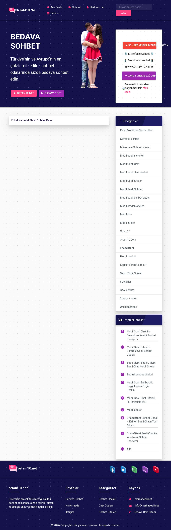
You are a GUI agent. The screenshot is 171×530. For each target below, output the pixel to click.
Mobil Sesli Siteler (131, 180)
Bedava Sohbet (74, 499)
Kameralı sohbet (129, 138)
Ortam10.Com (128, 239)
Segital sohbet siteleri (140, 374)
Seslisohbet (127, 290)
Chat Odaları (106, 505)
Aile (129, 449)
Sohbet (76, 7)
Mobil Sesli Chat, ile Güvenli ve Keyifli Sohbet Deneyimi (141, 335)
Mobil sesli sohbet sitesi (134, 197)
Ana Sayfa (57, 7)
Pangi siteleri (128, 256)
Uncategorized (128, 306)
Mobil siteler (127, 222)
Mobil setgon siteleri (132, 206)
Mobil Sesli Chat (129, 164)
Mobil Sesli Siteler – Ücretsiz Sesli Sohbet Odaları (139, 351)
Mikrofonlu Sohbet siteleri (135, 147)
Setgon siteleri (128, 298)
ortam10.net (127, 248)
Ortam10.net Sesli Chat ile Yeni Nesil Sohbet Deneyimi (142, 437)
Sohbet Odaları (107, 499)
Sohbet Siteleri (107, 512)
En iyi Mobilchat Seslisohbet (136, 130)
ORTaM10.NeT (25, 10)
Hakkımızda (96, 7)
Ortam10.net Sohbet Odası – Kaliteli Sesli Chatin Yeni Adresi (142, 421)
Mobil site (126, 214)
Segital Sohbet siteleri (133, 264)
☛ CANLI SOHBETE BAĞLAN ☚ (140, 75)
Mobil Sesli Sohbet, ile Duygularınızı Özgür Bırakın (140, 386)
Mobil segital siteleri (132, 155)
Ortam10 (125, 231)
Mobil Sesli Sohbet (131, 189)
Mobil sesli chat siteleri (134, 172)
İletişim (54, 13)
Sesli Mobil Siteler (131, 273)
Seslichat (125, 281)
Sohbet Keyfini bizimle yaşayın (142, 45)
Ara (123, 13)
